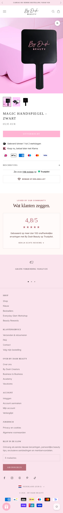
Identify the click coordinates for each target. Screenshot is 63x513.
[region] (31, 269)
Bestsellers (8, 311)
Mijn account (9, 408)
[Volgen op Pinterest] (27, 477)
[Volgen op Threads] (19, 477)
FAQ (5, 340)
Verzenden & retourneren (15, 335)
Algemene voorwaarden (14, 432)
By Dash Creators (11, 369)
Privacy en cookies (12, 427)
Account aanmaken (12, 403)
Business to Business (13, 374)
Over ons (7, 364)
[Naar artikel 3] (26, 102)
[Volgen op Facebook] (4, 477)
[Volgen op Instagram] (12, 477)
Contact (7, 345)
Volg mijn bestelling (12, 350)
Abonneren (14, 467)
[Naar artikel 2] (16, 102)
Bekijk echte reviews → (31, 243)
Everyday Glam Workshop (15, 315)
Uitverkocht (31, 134)
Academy (7, 379)
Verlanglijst (8, 413)
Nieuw (6, 306)
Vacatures (7, 383)
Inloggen (7, 398)
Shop (5, 301)
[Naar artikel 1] (7, 102)
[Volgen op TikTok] (34, 477)
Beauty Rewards (11, 320)
